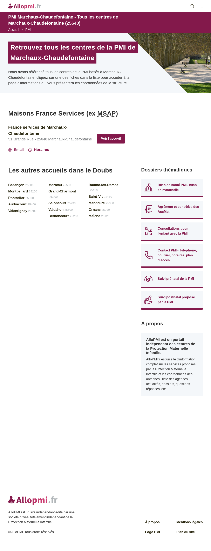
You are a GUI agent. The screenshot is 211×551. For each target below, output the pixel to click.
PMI (28, 29)
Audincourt (22, 204)
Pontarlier (21, 198)
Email (19, 150)
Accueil (13, 29)
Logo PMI (152, 532)
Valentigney (22, 211)
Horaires (41, 150)
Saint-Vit (100, 197)
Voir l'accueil (111, 138)
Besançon (21, 185)
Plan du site (185, 532)
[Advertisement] (172, 135)
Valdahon (60, 210)
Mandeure (101, 203)
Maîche (99, 216)
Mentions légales (189, 522)
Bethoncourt (63, 216)
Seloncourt (62, 203)
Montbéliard (22, 191)
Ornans (99, 210)
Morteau (59, 185)
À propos (152, 522)
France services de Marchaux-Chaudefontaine (37, 130)
